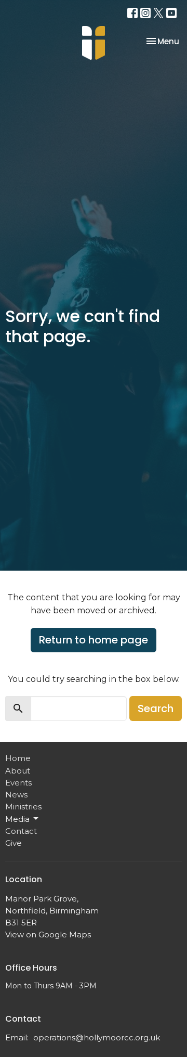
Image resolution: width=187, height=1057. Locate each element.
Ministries (23, 806)
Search (155, 708)
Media (17, 819)
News (16, 795)
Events (18, 783)
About (17, 771)
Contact (21, 831)
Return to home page (93, 640)
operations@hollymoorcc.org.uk (96, 1037)
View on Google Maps (48, 934)
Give (13, 843)
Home (18, 758)
